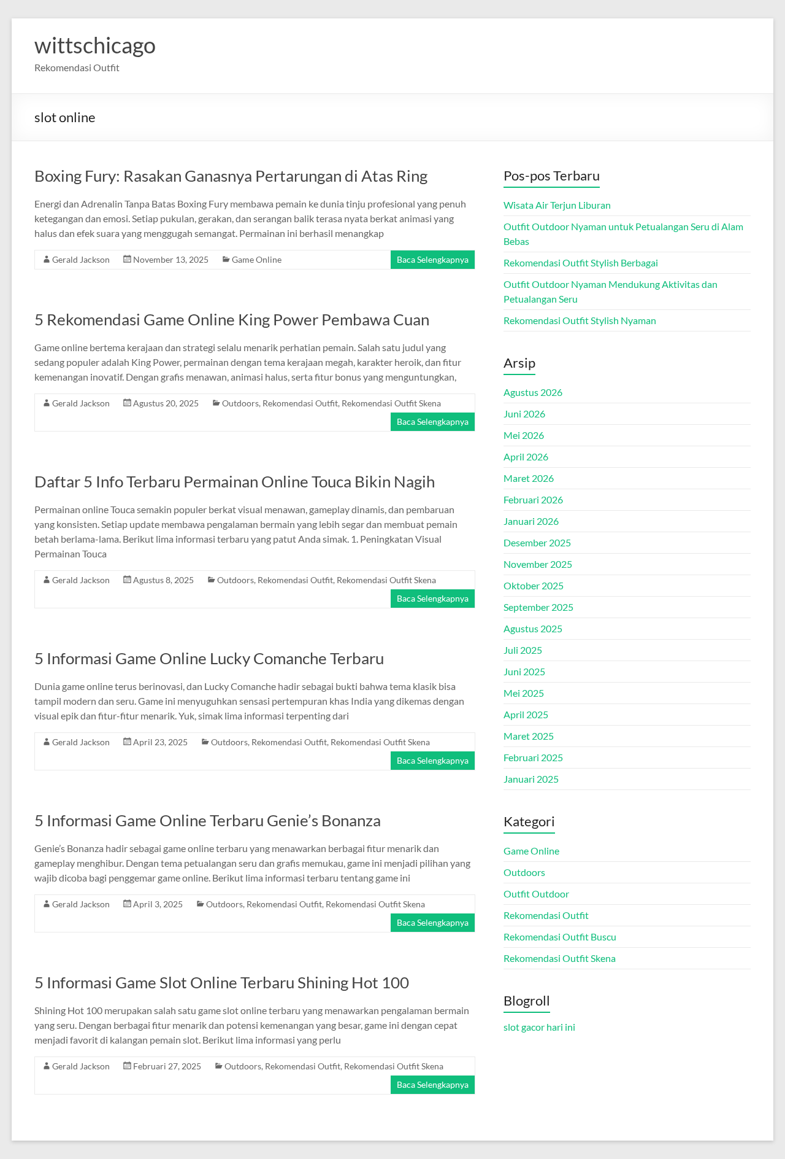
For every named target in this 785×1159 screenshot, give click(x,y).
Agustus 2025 (533, 628)
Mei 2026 (524, 435)
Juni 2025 (524, 671)
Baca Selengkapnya (433, 259)
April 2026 (526, 456)
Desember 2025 (537, 542)
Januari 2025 (531, 779)
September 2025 (538, 607)
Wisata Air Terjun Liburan (557, 205)
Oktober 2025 (534, 585)
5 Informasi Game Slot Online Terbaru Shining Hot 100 (221, 982)
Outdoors (240, 403)
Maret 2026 (529, 478)
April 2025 (526, 714)
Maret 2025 (529, 736)
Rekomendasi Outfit (300, 403)
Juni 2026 (524, 413)
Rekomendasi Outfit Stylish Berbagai (581, 262)
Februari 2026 (533, 499)
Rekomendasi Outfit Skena (391, 403)
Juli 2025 (523, 650)
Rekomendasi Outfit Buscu (560, 936)
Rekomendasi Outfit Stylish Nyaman (580, 320)
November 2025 (538, 564)
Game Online (256, 259)
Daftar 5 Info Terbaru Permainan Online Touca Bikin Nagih (234, 481)
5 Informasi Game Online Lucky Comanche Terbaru (209, 658)
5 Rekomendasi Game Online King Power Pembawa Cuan (231, 319)
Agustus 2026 (533, 392)
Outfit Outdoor (536, 893)
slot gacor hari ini (539, 1027)
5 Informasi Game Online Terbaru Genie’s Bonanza (207, 820)
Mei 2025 (524, 693)
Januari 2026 (531, 521)
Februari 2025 (533, 757)
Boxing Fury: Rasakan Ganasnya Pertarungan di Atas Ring (230, 175)
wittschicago (95, 44)
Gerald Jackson (81, 259)
